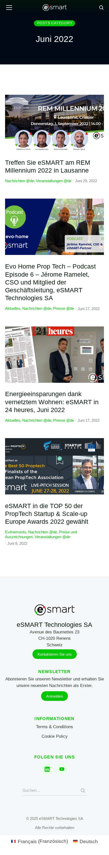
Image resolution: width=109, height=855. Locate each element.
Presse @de (63, 308)
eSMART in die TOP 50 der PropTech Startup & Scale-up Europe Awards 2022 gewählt (46, 513)
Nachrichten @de (19, 181)
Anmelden (54, 696)
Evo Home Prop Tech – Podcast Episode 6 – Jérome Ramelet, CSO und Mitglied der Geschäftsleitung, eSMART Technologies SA (50, 282)
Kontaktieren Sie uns (55, 654)
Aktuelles (12, 308)
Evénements (15, 532)
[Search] (83, 790)
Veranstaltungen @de (53, 181)
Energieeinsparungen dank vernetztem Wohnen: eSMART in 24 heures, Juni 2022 (52, 401)
